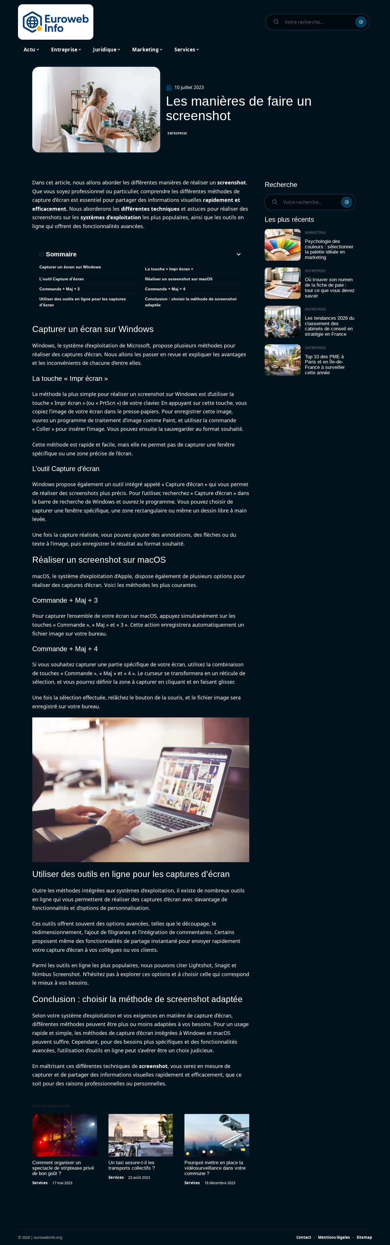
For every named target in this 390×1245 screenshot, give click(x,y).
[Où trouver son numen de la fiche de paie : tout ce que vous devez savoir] (283, 283)
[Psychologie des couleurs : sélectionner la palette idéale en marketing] (283, 245)
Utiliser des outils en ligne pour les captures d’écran (82, 302)
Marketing (315, 232)
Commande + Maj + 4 (165, 289)
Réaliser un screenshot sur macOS (178, 279)
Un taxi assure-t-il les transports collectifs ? (131, 1165)
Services (39, 1182)
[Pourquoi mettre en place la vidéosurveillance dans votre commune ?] (216, 1135)
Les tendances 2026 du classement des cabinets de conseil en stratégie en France (329, 326)
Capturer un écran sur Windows (70, 267)
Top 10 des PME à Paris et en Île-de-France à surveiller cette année (325, 364)
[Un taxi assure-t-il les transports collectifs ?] (140, 1135)
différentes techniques (150, 208)
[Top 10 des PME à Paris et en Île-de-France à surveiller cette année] (283, 360)
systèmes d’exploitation (111, 217)
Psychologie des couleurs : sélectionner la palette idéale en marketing (329, 249)
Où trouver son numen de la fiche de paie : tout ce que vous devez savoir (330, 287)
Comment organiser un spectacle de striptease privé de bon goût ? (63, 1168)
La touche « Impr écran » (169, 269)
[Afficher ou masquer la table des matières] (159, 254)
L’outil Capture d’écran (61, 279)
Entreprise (177, 133)
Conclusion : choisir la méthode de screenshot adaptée (191, 302)
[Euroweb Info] (55, 22)
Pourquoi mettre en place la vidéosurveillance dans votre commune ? (215, 1168)
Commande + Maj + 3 (59, 289)
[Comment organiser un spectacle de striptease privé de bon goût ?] (64, 1135)
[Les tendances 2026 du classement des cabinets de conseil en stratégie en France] (283, 321)
